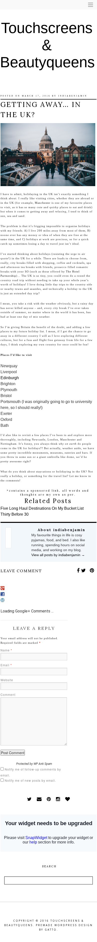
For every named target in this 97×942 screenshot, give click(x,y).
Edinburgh (9, 378)
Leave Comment (21, 570)
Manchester (42, 202)
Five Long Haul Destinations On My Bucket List (42, 508)
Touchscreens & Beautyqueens (47, 45)
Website (6, 680)
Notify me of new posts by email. (30, 780)
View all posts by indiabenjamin (58, 555)
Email (6, 665)
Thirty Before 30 (14, 514)
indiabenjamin (72, 96)
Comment (7, 694)
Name (6, 650)
